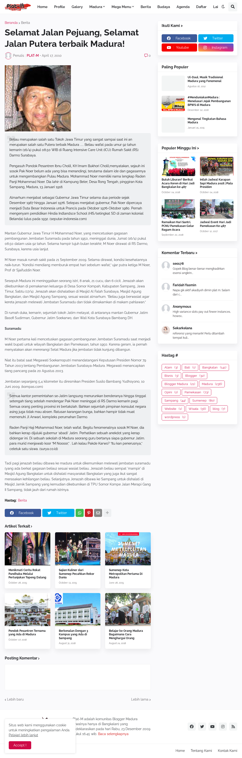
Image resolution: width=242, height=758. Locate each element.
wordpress (174, 417)
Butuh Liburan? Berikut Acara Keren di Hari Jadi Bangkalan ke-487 (178, 183)
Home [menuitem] (42, 7)
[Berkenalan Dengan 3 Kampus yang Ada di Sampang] (78, 609)
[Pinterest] (89, 513)
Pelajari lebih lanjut (23, 735)
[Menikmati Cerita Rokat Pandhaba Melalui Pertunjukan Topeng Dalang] (27, 548)
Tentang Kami (201, 751)
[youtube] (212, 727)
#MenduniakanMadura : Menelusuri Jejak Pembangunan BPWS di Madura (209, 101)
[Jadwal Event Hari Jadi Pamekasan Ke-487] (216, 209)
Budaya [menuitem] (163, 7)
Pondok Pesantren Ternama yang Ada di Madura (27, 632)
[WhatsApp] (80, 513)
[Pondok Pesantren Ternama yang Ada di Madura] (27, 609)
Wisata (197, 409)
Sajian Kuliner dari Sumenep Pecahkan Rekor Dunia (76, 573)
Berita (25, 22)
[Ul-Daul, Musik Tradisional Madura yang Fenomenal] (173, 83)
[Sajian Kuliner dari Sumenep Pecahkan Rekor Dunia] (78, 548)
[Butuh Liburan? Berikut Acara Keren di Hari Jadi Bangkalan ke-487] (178, 166)
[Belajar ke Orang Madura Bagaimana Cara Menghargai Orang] (128, 609)
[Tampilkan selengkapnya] (107, 513)
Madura (212, 384)
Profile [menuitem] (59, 7)
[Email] (98, 513)
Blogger (194, 375)
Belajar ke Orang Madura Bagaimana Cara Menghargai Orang (126, 634)
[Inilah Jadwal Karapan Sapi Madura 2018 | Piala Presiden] (216, 166)
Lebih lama (139, 699)
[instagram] (223, 727)
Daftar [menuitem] (201, 7)
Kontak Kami (227, 751)
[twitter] (202, 727)
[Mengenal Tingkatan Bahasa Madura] (173, 125)
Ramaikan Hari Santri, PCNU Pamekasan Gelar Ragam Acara (178, 226)
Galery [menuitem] (77, 7)
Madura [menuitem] (95, 7)
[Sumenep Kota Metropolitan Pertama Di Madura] (128, 548)
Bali (190, 367)
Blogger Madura (179, 384)
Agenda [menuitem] (183, 7)
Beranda (11, 22)
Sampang (175, 400)
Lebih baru (15, 699)
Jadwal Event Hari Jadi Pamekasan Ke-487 (215, 224)
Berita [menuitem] (146, 7)
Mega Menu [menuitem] (121, 7)
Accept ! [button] (19, 745)
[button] (223, 6)
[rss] (233, 727)
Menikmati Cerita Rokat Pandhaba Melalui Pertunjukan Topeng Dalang (27, 573)
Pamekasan (196, 392)
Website (173, 409)
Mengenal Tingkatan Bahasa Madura (207, 120)
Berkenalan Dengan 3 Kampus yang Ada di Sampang (73, 634)
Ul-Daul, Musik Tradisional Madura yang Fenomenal (205, 79)
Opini (171, 392)
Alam (171, 367)
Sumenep (203, 400)
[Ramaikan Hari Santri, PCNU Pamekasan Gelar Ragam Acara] (178, 209)
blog (219, 409)
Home (180, 751)
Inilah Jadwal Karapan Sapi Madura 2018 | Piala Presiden (216, 183)
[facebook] (192, 727)
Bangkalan (214, 367)
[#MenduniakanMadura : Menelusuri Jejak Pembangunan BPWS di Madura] (173, 103)
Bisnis (171, 375)
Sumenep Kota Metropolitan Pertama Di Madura (126, 573)
